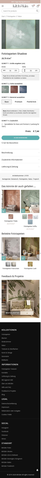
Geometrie (5, 356)
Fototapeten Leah (30, 268)
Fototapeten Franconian (11, 268)
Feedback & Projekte (9, 391)
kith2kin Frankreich (8, 466)
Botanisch (14, 179)
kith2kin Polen (6, 448)
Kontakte (5, 373)
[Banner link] (20, 299)
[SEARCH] (37, 11)
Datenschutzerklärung (9, 403)
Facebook (5, 431)
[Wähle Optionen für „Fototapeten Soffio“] (23, 211)
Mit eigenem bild (7, 380)
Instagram (5, 428)
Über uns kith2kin (7, 384)
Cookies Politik (7, 414)
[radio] (5, 89)
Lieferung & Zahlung (8, 376)
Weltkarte (5, 360)
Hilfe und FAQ (6, 387)
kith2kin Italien (6, 462)
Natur (20, 16)
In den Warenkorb (20, 138)
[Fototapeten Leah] (30, 248)
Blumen (4, 338)
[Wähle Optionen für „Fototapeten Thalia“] (4, 211)
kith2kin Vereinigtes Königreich (12, 459)
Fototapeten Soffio (30, 226)
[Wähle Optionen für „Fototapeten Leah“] (23, 258)
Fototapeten (11, 16)
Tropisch (36, 179)
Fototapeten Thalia (10, 221)
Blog (3, 395)
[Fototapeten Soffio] (30, 201)
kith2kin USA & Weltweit (10, 455)
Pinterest (5, 435)
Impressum (5, 407)
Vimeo (4, 439)
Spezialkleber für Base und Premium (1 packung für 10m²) (20, 125)
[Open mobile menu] (3, 6)
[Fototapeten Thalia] (11, 201)
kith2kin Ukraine (7, 451)
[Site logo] (20, 6)
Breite (4, 67)
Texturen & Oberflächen (10, 349)
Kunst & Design (7, 353)
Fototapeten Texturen (9, 369)
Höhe (24, 67)
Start (3, 16)
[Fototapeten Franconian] (11, 248)
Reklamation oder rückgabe (11, 411)
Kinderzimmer (6, 342)
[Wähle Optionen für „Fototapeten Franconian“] (4, 258)
